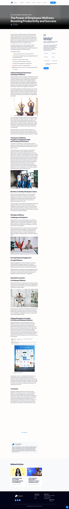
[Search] (57, 3)
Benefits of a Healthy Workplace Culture (21, 59)
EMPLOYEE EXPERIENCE (16, 14)
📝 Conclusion (15, 69)
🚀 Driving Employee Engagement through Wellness (22, 63)
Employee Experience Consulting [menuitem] (49, 495)
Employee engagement (15, 262)
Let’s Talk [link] (52, 2)
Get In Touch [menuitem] (51, 499)
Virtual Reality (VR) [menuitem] (47, 498)
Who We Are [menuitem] (36, 494)
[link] (14, 2)
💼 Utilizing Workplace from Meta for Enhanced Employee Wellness (24, 67)
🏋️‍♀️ (21, 61)
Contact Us (44, 2)
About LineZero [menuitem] (36, 495)
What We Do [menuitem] (46, 494)
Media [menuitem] (35, 498)
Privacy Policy (40, 506)
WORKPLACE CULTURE (26, 14)
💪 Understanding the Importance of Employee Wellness (22, 53)
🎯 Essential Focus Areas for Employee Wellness (21, 65)
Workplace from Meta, (15, 323)
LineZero (16, 23)
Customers (34, 2)
